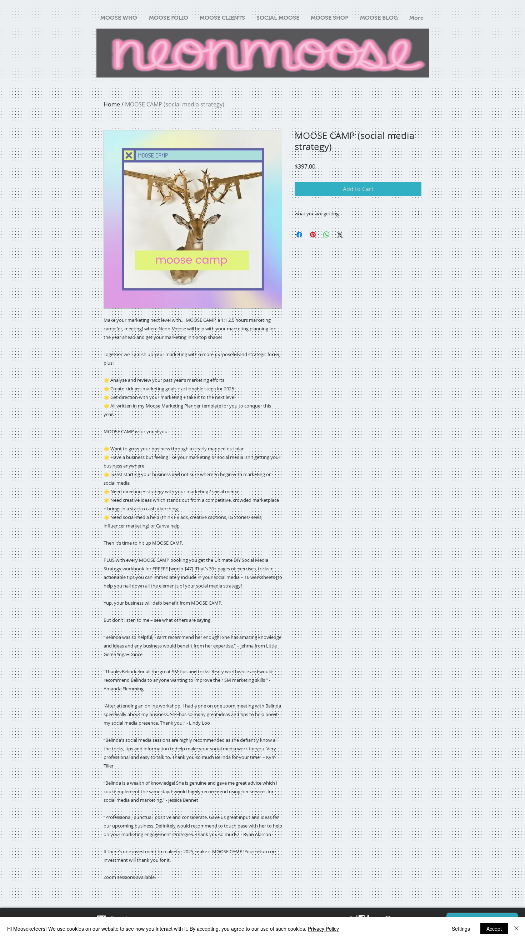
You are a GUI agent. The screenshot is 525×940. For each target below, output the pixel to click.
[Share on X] (340, 234)
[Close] (516, 928)
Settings (461, 928)
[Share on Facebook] (299, 234)
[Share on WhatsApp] (326, 234)
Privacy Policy (323, 928)
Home (112, 104)
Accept (494, 928)
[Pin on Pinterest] (313, 234)
